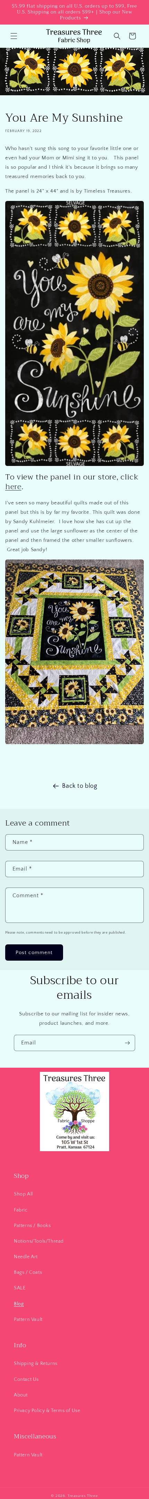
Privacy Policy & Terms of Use (47, 1410)
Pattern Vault (28, 1319)
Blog (19, 1304)
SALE (19, 1288)
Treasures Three (83, 1496)
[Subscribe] (127, 1043)
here (13, 486)
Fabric (21, 1210)
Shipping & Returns (36, 1363)
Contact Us (26, 1379)
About (21, 1395)
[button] (13, 36)
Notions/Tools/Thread (39, 1241)
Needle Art (26, 1257)
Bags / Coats (28, 1272)
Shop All (23, 1194)
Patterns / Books (32, 1225)
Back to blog (79, 786)
